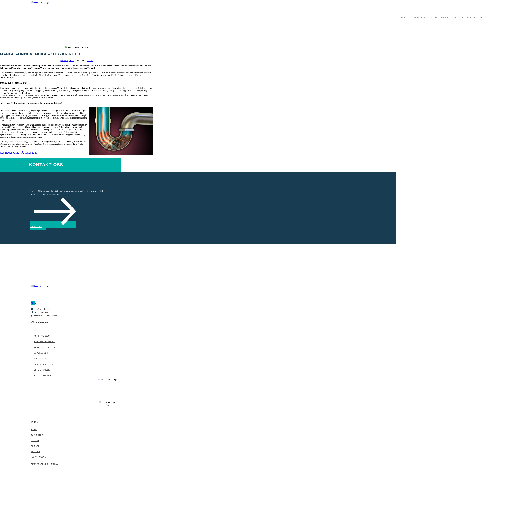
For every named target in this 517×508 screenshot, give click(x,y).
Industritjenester (45, 347)
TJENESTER (416, 17)
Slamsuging (41, 358)
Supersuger (41, 353)
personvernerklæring (44, 464)
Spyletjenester (43, 330)
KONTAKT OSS (474, 17)
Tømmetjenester (44, 364)
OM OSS (433, 17)
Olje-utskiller (42, 370)
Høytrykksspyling (44, 342)
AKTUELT (458, 17)
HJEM (403, 17)
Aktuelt (90, 60)
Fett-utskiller (42, 375)
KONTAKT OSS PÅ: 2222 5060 (18, 152)
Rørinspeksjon (42, 336)
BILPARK (445, 17)
